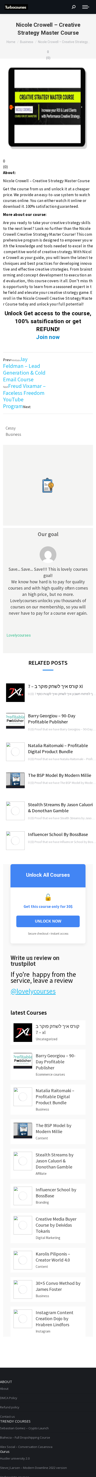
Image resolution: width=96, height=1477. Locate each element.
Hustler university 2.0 (15, 1458)
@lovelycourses (33, 991)
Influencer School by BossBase (58, 834)
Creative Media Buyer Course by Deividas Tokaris (56, 1225)
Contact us (7, 1416)
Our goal (48, 534)
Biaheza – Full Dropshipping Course (25, 1437)
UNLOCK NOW (48, 921)
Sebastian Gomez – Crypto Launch (24, 1428)
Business (13, 434)
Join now (48, 337)
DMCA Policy (8, 1398)
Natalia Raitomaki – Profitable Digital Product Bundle (58, 748)
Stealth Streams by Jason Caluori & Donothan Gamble (60, 807)
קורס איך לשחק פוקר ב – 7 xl (55, 686)
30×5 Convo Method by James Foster (58, 1286)
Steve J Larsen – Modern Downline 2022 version (33, 1468)
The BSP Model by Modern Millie (59, 775)
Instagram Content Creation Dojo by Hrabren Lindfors (54, 1318)
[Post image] (15, 692)
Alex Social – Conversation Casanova (26, 1447)
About (4, 1388)
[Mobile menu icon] (85, 7)
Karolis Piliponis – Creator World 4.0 (53, 1257)
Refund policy (9, 1407)
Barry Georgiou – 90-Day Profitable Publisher (51, 719)
